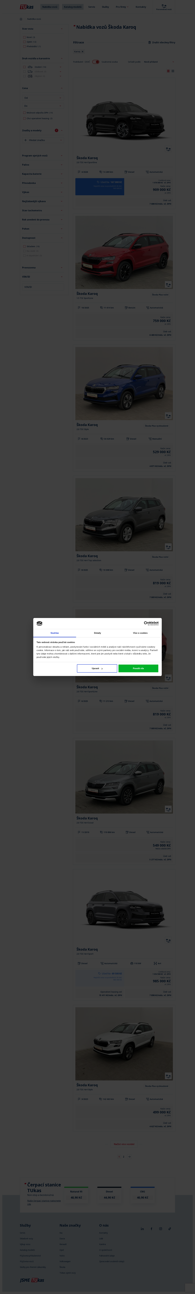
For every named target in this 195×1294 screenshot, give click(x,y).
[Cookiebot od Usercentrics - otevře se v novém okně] (146, 623)
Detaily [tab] (97, 633)
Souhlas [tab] (55, 633)
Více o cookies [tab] (140, 633)
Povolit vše (138, 668)
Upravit (95, 668)
